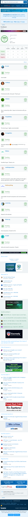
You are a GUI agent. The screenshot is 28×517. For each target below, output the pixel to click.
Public (18, 21)
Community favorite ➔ (7, 414)
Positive (3, 51)
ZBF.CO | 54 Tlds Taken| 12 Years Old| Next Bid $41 (15, 320)
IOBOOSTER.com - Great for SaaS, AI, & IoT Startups (15, 314)
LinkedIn (17, 259)
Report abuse (14, 503)
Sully (9, 419)
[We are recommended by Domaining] (3, 508)
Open (12, 21)
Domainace (11, 278)
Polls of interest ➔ (5, 347)
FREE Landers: (6, 21)
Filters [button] (25, 62)
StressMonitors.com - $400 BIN (10, 292)
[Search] (26, 5)
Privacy (21, 504)
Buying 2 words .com (8, 436)
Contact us (3, 503)
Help (25, 504)
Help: (15, 21)
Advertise (8, 503)
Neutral (2, 54)
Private (23, 21)
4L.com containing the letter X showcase (12, 393)
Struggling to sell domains (9, 447)
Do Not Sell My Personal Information (8, 504)
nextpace (9, 282)
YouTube (12, 260)
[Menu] (1, 5)
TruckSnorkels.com (7, 281)
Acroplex (9, 477)
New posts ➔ (4, 274)
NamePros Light (8, 500)
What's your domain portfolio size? (11, 354)
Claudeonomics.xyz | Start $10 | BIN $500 (13, 326)
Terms (18, 504)
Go (25, 2)
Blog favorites (4, 459)
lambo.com (10, 290)
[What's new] (22, 5)
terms (17, 512)
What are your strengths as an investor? (12, 350)
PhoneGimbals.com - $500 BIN (10, 296)
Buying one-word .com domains (10, 444)
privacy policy (13, 512)
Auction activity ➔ (5, 312)
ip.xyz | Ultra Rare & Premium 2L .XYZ (12, 323)
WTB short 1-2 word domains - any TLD (12, 440)
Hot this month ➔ (5, 433)
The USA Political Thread (9, 277)
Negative (3, 57)
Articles (16, 260)
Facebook (11, 259)
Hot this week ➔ (5, 374)
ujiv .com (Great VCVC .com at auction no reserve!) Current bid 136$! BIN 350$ (15, 317)
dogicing (9, 286)
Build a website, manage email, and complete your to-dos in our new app (14, 16)
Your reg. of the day (8, 288)
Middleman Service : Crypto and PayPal (12, 285)
